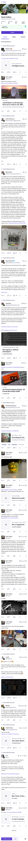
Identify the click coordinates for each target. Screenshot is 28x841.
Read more (4, 292)
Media (14, 37)
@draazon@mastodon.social (7, 19)
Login (15, 839)
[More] (26, 72)
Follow (12, 32)
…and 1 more (21, 444)
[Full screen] (24, 612)
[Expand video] (21, 612)
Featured (23, 37)
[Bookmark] (20, 72)
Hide (24, 226)
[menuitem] (14, 607)
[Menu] (25, 32)
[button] (14, 607)
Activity (5, 37)
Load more (14, 830)
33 (8, 23)
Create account (7, 839)
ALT (25, 249)
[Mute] (6, 612)
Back (4, 2)
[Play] (3, 612)
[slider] (14, 610)
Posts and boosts (5, 41)
